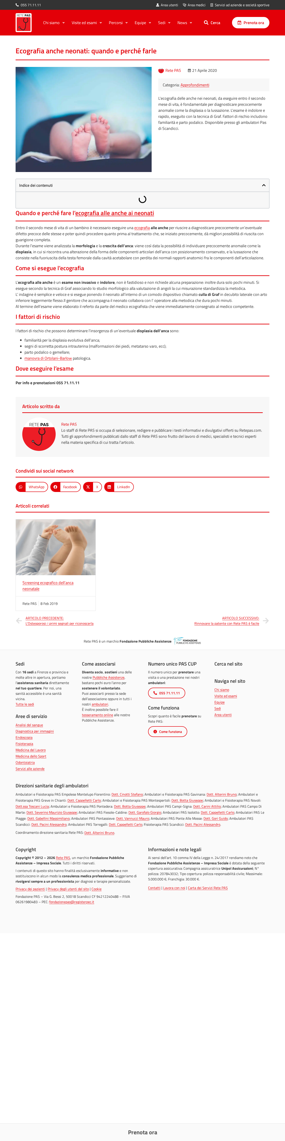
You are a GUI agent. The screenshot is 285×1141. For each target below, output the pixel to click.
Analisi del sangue (29, 725)
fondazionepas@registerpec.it (71, 902)
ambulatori (100, 704)
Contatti (154, 887)
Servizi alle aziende (30, 768)
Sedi (217, 708)
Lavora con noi (174, 887)
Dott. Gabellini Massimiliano (48, 818)
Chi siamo (221, 689)
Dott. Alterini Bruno (221, 794)
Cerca (215, 22)
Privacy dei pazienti (30, 889)
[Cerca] (206, 22)
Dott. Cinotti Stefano (127, 794)
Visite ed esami (225, 696)
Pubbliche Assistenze (108, 677)
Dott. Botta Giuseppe (187, 800)
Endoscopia (24, 737)
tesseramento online (97, 715)
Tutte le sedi (25, 704)
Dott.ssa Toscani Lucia (32, 806)
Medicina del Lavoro (31, 750)
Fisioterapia (24, 743)
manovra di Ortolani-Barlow (48, 358)
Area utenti (223, 714)
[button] (264, 185)
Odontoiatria (25, 762)
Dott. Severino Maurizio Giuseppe (51, 812)
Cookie (97, 889)
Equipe (219, 702)
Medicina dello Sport (31, 756)
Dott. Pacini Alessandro (48, 824)
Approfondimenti (195, 85)
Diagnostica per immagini (35, 731)
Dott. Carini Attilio (207, 806)
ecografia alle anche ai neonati (114, 213)
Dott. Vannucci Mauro (132, 818)
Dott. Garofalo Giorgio (144, 812)
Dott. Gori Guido (216, 818)
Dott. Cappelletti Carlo (84, 800)
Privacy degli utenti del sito (68, 889)
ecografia (142, 228)
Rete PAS (63, 857)
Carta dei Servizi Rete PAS (208, 887)
